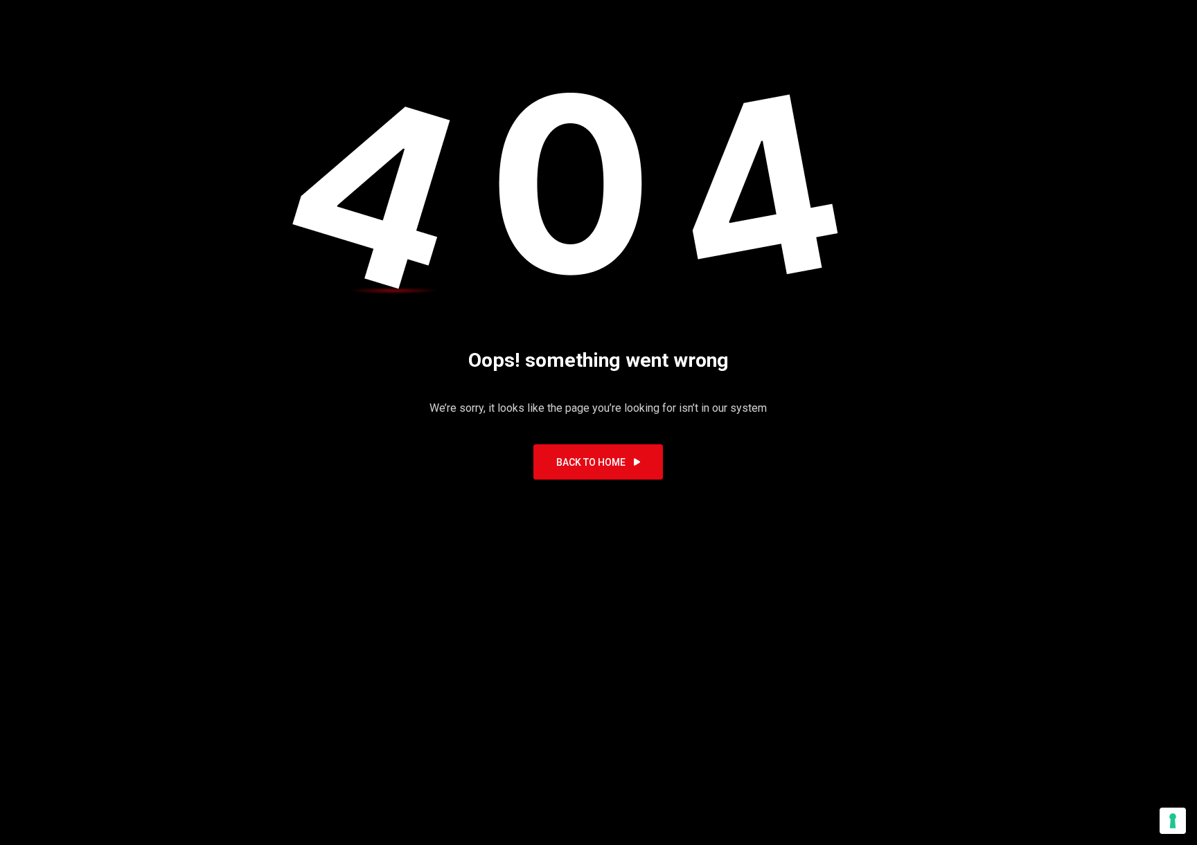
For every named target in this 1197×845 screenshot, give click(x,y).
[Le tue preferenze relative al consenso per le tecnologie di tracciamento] (1173, 821)
